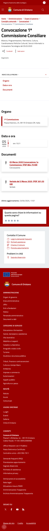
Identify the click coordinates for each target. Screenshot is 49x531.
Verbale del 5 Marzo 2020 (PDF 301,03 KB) (27, 183)
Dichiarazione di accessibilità (14, 478)
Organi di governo (31, 18)
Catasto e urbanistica (11, 344)
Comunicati (7, 400)
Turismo (6, 352)
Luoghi (5, 411)
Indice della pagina (9, 74)
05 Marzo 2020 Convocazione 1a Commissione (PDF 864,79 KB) (24, 163)
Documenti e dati (9, 319)
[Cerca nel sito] (43, 10)
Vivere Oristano (10, 407)
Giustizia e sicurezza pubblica (14, 355)
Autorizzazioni (8, 376)
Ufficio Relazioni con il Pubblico (15, 445)
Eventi (5, 415)
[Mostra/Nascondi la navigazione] (2, 9)
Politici (5, 311)
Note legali (7, 482)
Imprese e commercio (11, 372)
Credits (20, 523)
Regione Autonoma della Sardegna (14, 2)
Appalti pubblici (9, 379)
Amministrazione (15, 18)
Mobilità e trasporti (10, 341)
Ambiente (7, 368)
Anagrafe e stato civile (12, 348)
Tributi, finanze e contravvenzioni (16, 361)
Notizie (6, 393)
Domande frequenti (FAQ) (13, 458)
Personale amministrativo (13, 315)
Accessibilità (31, 523)
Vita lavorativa (8, 337)
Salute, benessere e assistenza (15, 333)
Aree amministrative (11, 300)
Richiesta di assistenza (12, 469)
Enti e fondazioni (9, 308)
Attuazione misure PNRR (13, 486)
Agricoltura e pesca (10, 383)
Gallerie (6, 419)
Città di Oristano (9, 422)
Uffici (5, 304)
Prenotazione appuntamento (14, 462)
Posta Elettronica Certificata (14, 449)
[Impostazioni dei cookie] (4, 527)
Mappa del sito (8, 523)
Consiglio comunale (8, 21)
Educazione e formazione (12, 330)
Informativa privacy (10, 473)
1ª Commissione (11, 119)
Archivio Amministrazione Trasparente (18, 493)
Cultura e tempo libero (12, 365)
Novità (6, 389)
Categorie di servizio (12, 325)
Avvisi (5, 397)
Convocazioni (24, 21)
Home (3, 18)
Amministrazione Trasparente (14, 489)
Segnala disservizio (10, 466)
